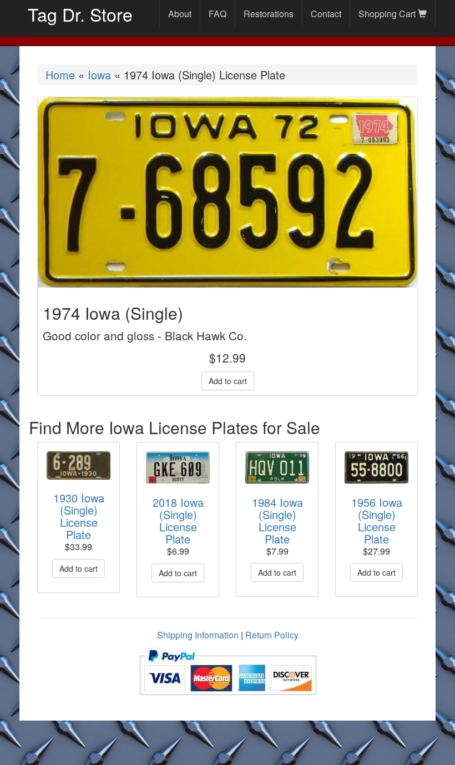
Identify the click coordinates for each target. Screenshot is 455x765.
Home (60, 75)
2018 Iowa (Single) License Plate (178, 520)
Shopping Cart (388, 13)
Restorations (269, 13)
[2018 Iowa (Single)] (178, 467)
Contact (326, 13)
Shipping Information (198, 634)
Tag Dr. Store (80, 14)
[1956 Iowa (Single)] (376, 467)
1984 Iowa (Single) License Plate (277, 520)
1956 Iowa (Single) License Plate (376, 520)
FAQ (217, 13)
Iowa (99, 75)
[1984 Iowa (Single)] (277, 467)
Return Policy (272, 634)
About (179, 13)
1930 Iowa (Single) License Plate (78, 516)
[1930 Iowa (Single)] (78, 465)
